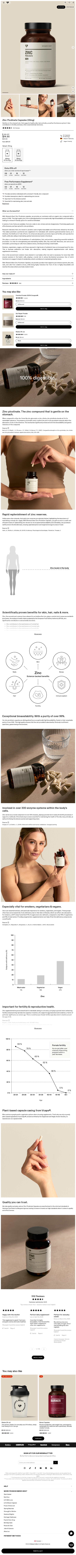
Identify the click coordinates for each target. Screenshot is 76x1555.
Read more (5, 204)
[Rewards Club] (71, 1545)
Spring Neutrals (9, 1508)
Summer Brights (9, 1514)
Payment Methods (12, 1536)
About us (7, 1531)
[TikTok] (30, 1468)
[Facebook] (35, 1468)
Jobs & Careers (9, 1528)
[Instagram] (25, 1468)
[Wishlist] (69, 2)
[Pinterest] (46, 1468)
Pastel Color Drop (9, 1520)
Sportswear (70, 7)
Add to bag (43, 309)
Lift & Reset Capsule (10, 1503)
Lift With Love (8, 1500)
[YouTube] (41, 1468)
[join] (55, 1462)
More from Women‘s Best (15, 1491)
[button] (73, 47)
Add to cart (38, 1551)
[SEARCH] (65, 2)
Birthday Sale (8, 1523)
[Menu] (3, 2)
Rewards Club (8, 1526)
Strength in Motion (10, 1511)
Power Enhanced (9, 1506)
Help (6, 1486)
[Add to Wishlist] (73, 87)
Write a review (38, 1357)
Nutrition (61, 7)
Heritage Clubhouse (10, 1517)
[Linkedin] (51, 1468)
